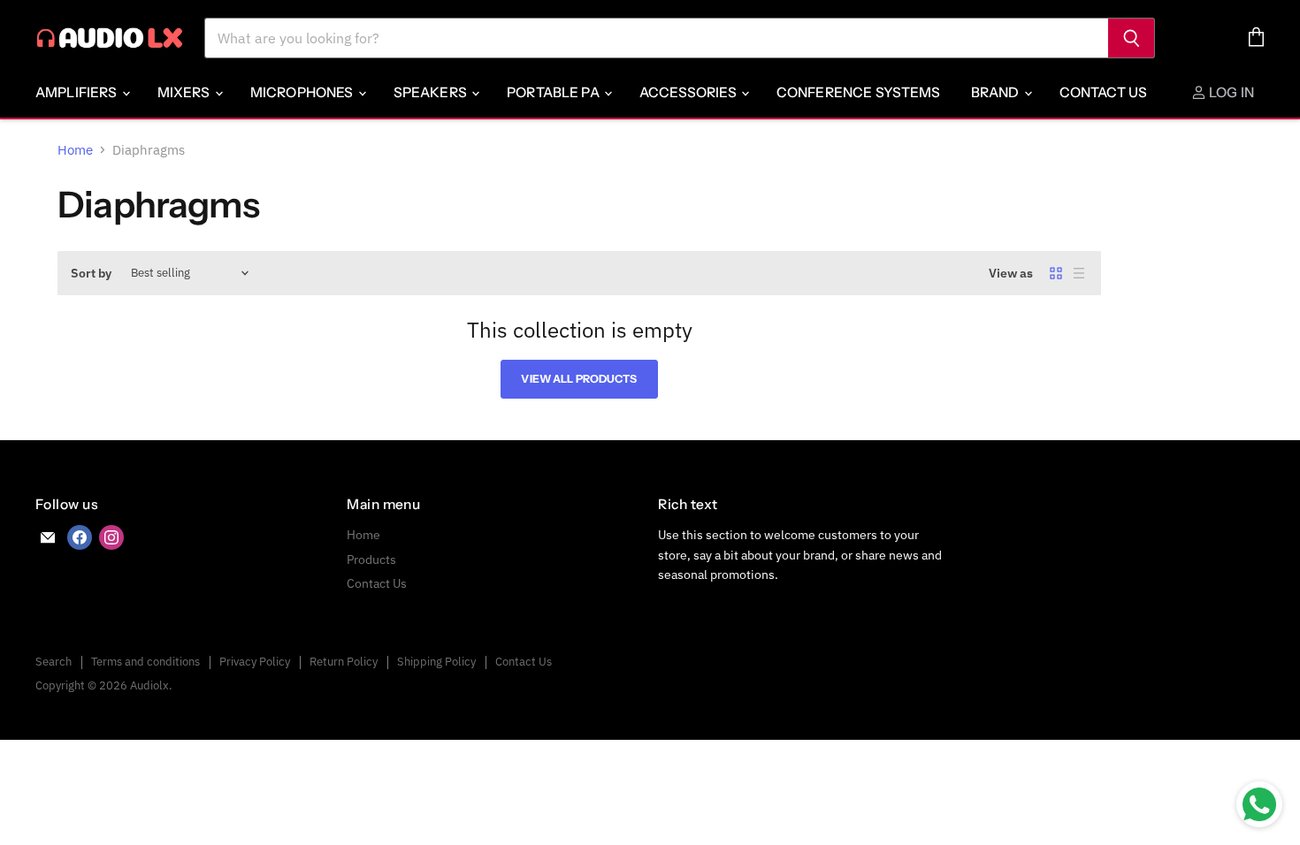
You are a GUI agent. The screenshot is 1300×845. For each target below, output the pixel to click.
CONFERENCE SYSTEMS (858, 92)
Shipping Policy (436, 661)
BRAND (996, 92)
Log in (1230, 92)
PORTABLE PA (554, 92)
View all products (579, 378)
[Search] (1131, 38)
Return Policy (344, 661)
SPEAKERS (432, 92)
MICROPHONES (303, 92)
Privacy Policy (254, 661)
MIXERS (185, 92)
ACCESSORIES (689, 92)
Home (75, 149)
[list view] (1079, 273)
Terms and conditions (145, 661)
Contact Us (1103, 92)
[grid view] (1056, 273)
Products (371, 559)
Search (53, 661)
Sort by (91, 273)
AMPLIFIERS (77, 92)
